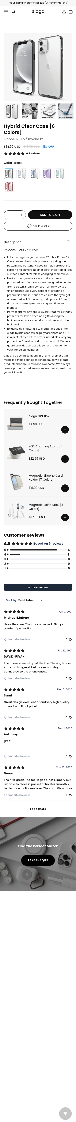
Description (12, 242)
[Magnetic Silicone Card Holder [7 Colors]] (16, 482)
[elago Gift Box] (16, 423)
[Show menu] (6, 11)
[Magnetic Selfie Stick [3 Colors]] (16, 511)
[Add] (65, 430)
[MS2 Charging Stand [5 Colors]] (16, 452)
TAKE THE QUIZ (38, 860)
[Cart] (70, 11)
